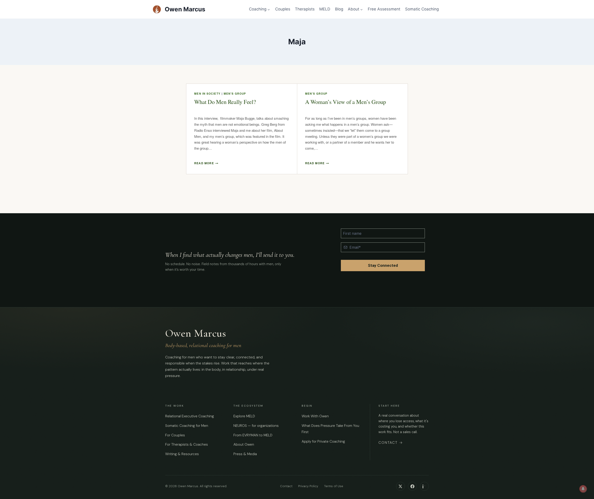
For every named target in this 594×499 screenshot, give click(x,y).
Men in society (207, 94)
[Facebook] (412, 486)
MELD (324, 9)
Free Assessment (384, 9)
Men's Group (235, 94)
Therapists (305, 9)
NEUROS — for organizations (256, 425)
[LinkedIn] (424, 486)
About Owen (243, 444)
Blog (339, 9)
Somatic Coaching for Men (186, 425)
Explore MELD (244, 416)
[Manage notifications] (583, 489)
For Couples (175, 435)
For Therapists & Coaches (186, 444)
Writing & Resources (182, 454)
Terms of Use (333, 486)
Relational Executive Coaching (189, 416)
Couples (282, 9)
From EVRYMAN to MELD (252, 435)
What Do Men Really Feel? (225, 102)
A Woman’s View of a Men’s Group (345, 102)
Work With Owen (315, 416)
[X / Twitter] (400, 486)
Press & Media (245, 454)
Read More (206, 163)
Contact (390, 442)
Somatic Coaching (422, 9)
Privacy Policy (308, 486)
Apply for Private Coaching (323, 441)
